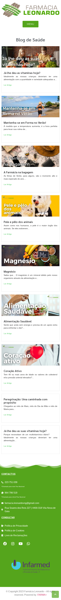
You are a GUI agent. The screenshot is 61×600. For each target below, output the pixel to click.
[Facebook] (5, 543)
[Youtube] (20, 543)
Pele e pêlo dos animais (18, 221)
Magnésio (10, 271)
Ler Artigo (8, 85)
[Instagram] (12, 543)
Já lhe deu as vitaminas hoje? (22, 72)
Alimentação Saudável (18, 321)
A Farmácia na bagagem (18, 172)
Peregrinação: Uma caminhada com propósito (25, 400)
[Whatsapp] (28, 543)
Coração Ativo (13, 371)
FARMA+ (42, 595)
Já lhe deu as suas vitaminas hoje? (25, 431)
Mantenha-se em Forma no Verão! (25, 122)
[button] (30, 24)
